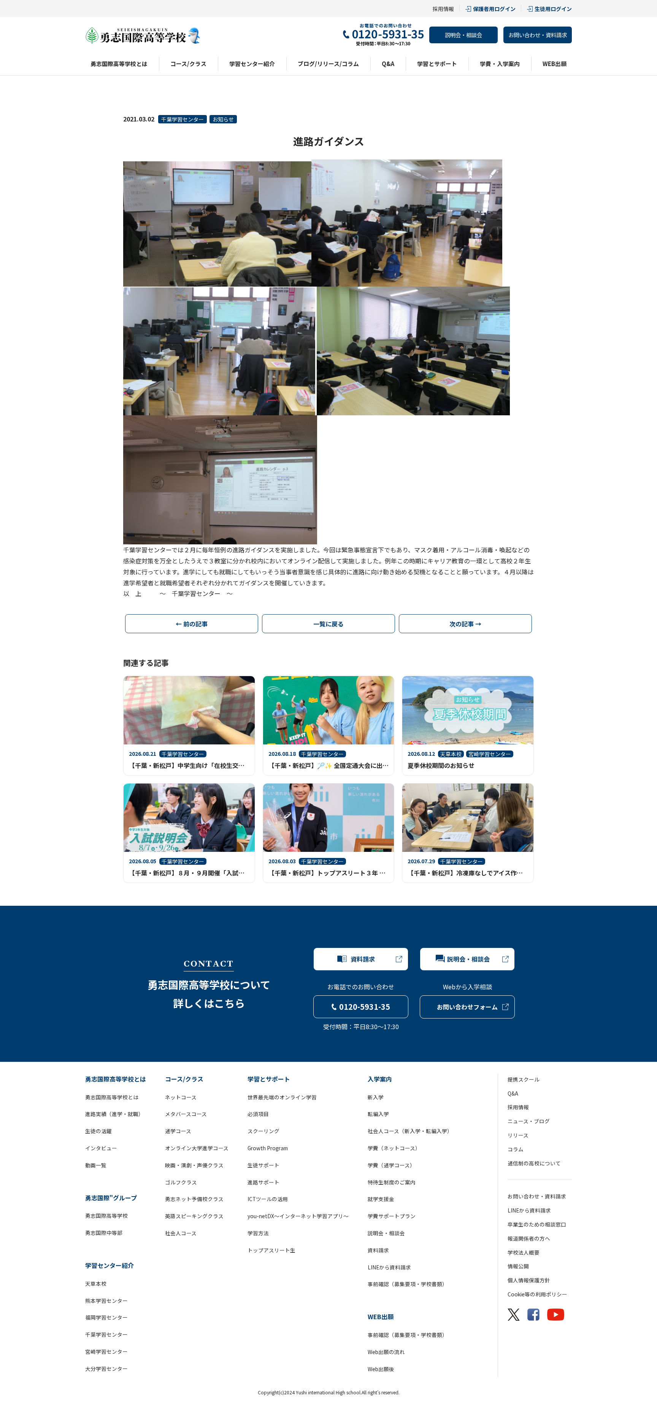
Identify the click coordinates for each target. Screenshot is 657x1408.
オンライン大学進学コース (197, 1148)
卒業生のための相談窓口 (537, 1224)
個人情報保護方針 (529, 1280)
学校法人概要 (524, 1252)
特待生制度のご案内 (392, 1182)
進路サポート (263, 1182)
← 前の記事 (192, 623)
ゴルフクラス (181, 1182)
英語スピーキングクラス (194, 1216)
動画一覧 (95, 1165)
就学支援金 (381, 1199)
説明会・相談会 (463, 35)
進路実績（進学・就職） (114, 1114)
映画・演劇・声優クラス (194, 1165)
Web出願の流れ (386, 1352)
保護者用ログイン (494, 9)
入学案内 (380, 1078)
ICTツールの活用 (268, 1199)
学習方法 (258, 1233)
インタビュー (101, 1148)
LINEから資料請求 (389, 1267)
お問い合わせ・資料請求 (537, 35)
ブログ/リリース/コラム (328, 64)
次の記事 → (465, 623)
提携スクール (524, 1079)
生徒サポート (263, 1165)
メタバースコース (186, 1114)
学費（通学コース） (391, 1165)
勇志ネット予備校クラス (194, 1199)
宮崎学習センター (106, 1351)
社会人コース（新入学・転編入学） (410, 1131)
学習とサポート (437, 64)
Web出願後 (381, 1369)
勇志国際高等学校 (106, 1215)
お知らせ (223, 119)
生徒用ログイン (553, 9)
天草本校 (95, 1283)
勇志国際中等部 (103, 1232)
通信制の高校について (534, 1163)
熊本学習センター (106, 1300)
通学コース (178, 1131)
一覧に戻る (328, 623)
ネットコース (181, 1097)
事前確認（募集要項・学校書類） (408, 1284)
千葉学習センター (182, 119)
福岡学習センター (106, 1317)
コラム (516, 1149)
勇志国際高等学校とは (119, 64)
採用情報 (443, 9)
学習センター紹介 (252, 64)
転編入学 (378, 1114)
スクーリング (263, 1131)
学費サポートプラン (392, 1216)
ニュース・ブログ (529, 1121)
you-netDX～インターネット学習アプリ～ (298, 1216)
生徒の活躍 (98, 1131)
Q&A (388, 64)
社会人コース (181, 1233)
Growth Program (268, 1148)
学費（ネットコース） (394, 1148)
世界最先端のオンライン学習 (282, 1097)
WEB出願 (555, 64)
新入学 (376, 1097)
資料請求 (378, 1250)
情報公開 (518, 1266)
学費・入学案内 (500, 64)
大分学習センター (106, 1368)
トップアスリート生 (271, 1250)
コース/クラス (188, 64)
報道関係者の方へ (529, 1238)
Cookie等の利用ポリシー (537, 1294)
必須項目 (258, 1114)
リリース (518, 1135)
